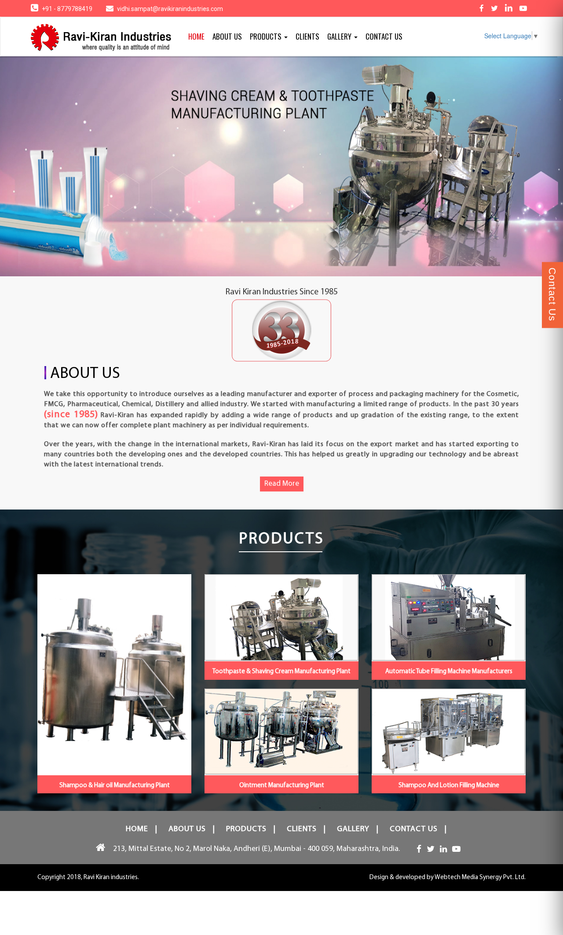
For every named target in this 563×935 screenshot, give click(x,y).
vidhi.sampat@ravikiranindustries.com (170, 8)
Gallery (340, 36)
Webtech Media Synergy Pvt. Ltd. (480, 877)
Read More (281, 484)
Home (196, 36)
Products (266, 36)
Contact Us (384, 36)
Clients (307, 36)
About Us (227, 36)
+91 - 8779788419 (68, 8)
